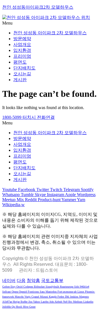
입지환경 (22, 50)
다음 (21, 280)
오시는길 (22, 73)
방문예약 (22, 38)
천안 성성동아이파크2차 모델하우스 (37, 7)
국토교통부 (52, 280)
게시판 (20, 79)
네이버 (9, 280)
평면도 (20, 62)
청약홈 (33, 280)
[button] (50, 23)
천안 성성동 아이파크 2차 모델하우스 (50, 32)
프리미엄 (22, 56)
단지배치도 (24, 68)
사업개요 (22, 44)
